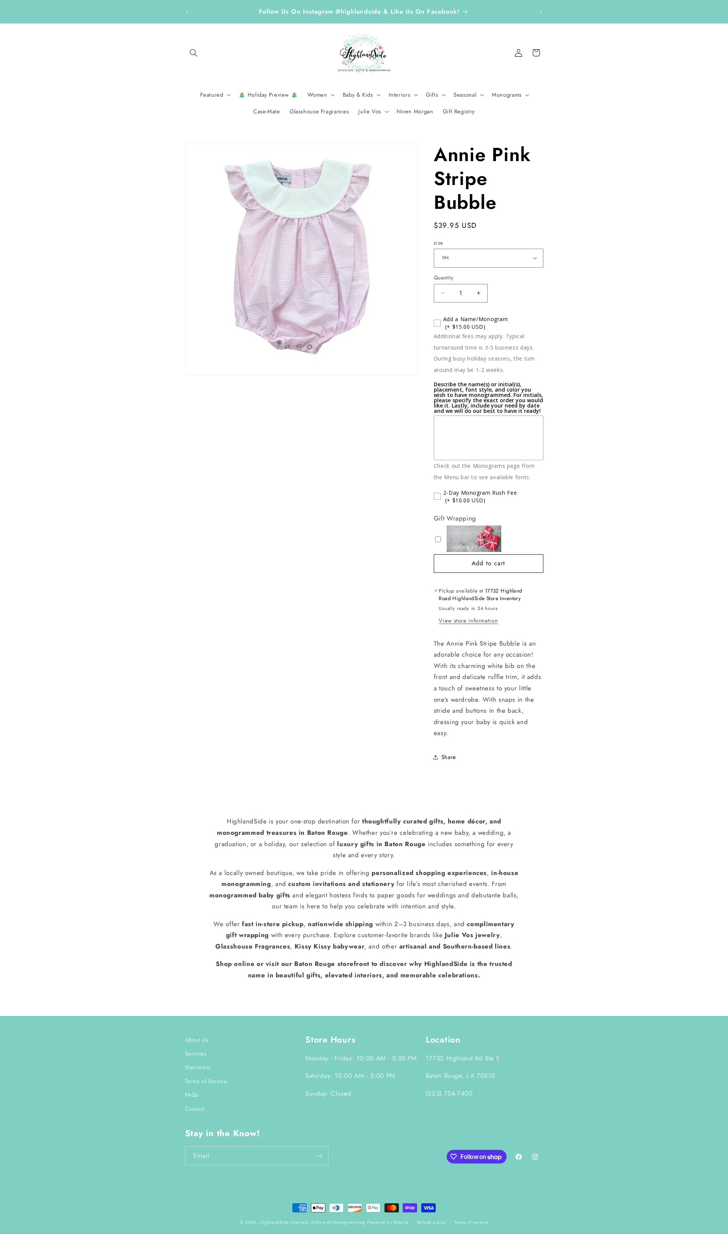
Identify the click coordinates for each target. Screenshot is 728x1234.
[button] (193, 52)
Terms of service (471, 1222)
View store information (468, 620)
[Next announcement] (540, 11)
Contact (195, 1109)
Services (196, 1053)
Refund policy (431, 1222)
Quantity (443, 277)
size (438, 242)
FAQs (192, 1095)
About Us (197, 1040)
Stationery (198, 1067)
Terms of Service (206, 1081)
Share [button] (448, 757)
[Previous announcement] (187, 11)
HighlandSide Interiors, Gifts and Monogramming (312, 1222)
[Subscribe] (319, 1155)
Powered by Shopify (388, 1222)
